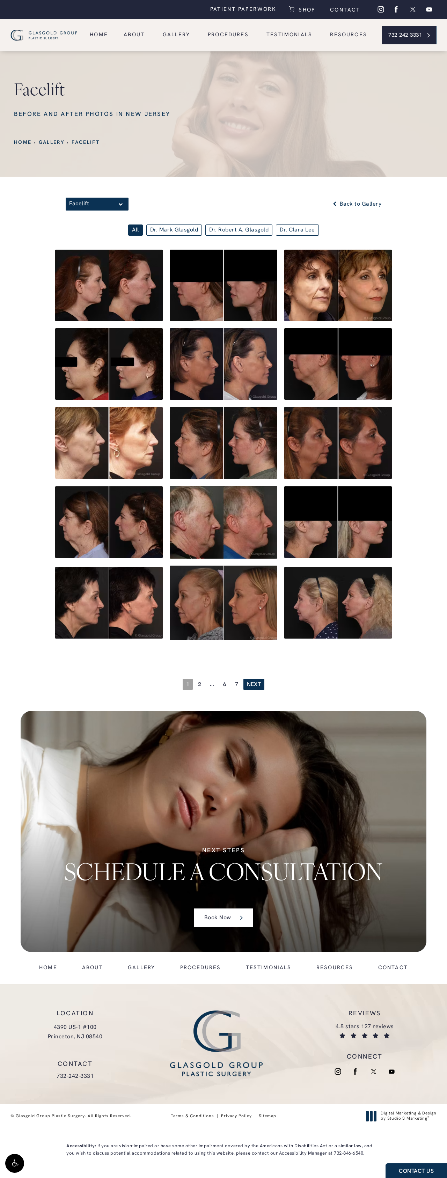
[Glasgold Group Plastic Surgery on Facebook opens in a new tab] (396, 9)
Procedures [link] (228, 35)
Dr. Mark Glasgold (174, 230)
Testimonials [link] (289, 35)
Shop (305, 9)
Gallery (52, 142)
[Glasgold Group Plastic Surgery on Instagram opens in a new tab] (380, 9)
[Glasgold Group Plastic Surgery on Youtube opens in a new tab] (429, 9)
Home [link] (99, 35)
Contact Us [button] (416, 1171)
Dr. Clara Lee (297, 230)
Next (254, 684)
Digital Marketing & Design (408, 1116)
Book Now (217, 918)
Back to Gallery (359, 204)
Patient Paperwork (243, 9)
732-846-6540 (348, 1153)
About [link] (134, 35)
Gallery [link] (176, 35)
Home (23, 142)
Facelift (86, 142)
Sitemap (267, 1116)
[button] (14, 1163)
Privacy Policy (236, 1116)
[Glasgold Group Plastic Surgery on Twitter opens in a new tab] (412, 9)
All (135, 230)
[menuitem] (380, 9)
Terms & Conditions (192, 1116)
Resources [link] (348, 35)
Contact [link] (393, 968)
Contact (344, 10)
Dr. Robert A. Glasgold (239, 230)
